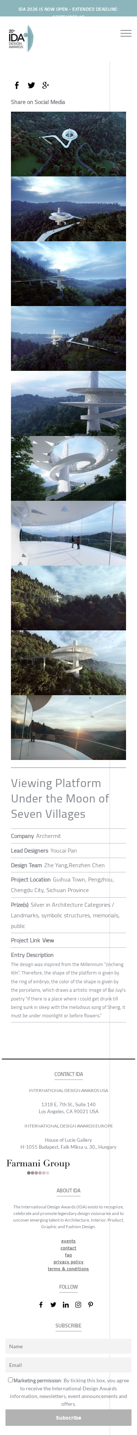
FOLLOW (68, 1287)
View (48, 940)
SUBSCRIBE (68, 1326)
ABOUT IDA (68, 1190)
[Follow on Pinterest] (93, 1305)
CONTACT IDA (68, 1074)
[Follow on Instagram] (81, 1305)
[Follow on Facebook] (44, 1305)
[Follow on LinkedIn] (69, 1305)
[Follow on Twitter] (56, 1305)
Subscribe (68, 1417)
